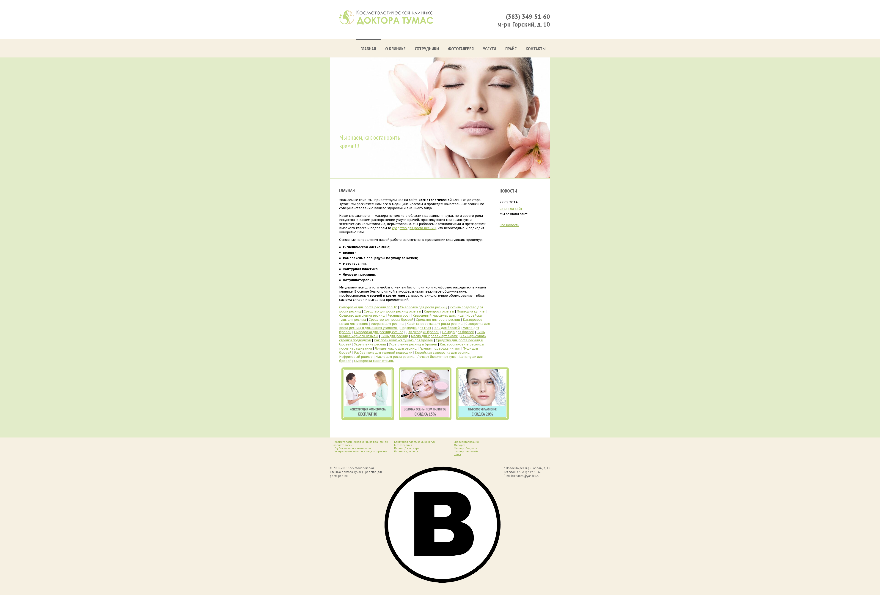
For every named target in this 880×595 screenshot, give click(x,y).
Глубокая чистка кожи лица (353, 448)
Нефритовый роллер (356, 357)
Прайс (511, 49)
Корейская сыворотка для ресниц (442, 352)
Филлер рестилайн (466, 451)
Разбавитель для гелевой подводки (383, 352)
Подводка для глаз (415, 328)
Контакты (535, 49)
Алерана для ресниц (387, 324)
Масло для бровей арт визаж (434, 336)
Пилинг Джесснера (406, 448)
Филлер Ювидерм (465, 448)
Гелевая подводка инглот (439, 348)
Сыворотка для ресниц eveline (378, 332)
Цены (457, 454)
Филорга (459, 445)
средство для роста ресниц (414, 228)
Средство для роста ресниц (438, 320)
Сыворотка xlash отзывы (374, 361)
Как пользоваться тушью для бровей (403, 340)
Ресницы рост (399, 315)
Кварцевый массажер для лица (438, 315)
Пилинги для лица (406, 451)
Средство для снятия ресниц (362, 315)
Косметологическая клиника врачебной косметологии (360, 443)
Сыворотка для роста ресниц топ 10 (368, 307)
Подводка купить (471, 311)
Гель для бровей (447, 328)
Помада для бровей (458, 332)
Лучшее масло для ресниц (396, 348)
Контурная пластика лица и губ (414, 441)
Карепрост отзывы (439, 311)
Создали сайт (511, 208)
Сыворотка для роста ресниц (423, 307)
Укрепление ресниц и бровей (413, 344)
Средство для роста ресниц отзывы (392, 311)
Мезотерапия (403, 445)
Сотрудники (427, 49)
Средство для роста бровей (391, 320)
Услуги (489, 49)
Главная (368, 49)
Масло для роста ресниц (395, 357)
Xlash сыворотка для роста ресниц (435, 324)
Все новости (509, 225)
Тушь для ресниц (394, 336)
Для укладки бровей (422, 332)
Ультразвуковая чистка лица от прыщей (361, 451)
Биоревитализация (466, 441)
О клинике (395, 49)
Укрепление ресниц (370, 344)
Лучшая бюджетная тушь (436, 357)
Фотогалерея (461, 49)
